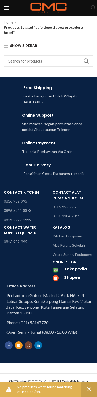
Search (86, 61)
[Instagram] (28, 345)
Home (8, 22)
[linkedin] (38, 345)
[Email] (19, 345)
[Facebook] (9, 345)
